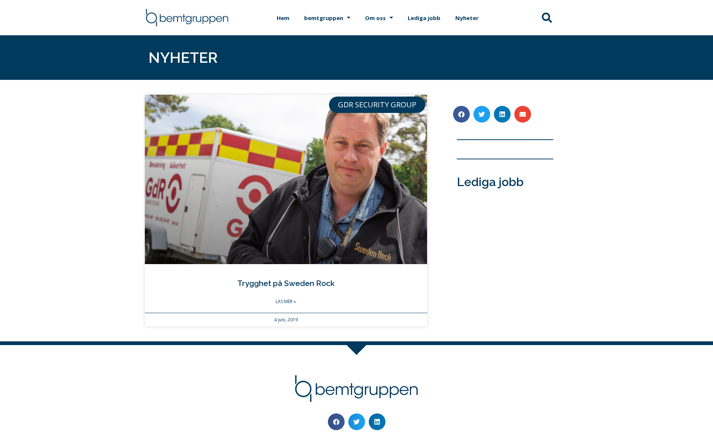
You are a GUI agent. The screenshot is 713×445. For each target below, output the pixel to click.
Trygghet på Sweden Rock (286, 283)
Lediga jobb (424, 18)
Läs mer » (286, 301)
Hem (283, 18)
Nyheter (467, 18)
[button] (547, 18)
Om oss (375, 18)
